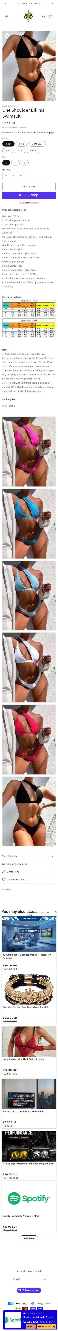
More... (31, 1326)
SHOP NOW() (46, 1326)
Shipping (5, 127)
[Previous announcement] (5, 3)
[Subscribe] (44, 1279)
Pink (8, 150)
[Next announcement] (52, 3)
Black (8, 143)
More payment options (29, 202)
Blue (21, 143)
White (33, 150)
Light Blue (37, 143)
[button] (6, 16)
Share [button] (8, 889)
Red (20, 150)
